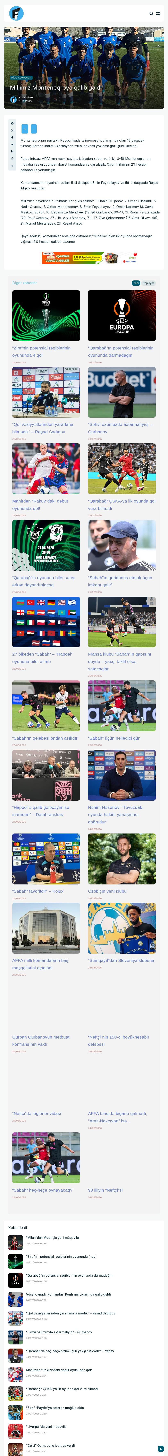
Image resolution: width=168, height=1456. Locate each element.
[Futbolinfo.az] (16, 13)
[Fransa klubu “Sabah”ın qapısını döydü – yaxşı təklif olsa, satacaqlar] (122, 622)
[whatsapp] (12, 158)
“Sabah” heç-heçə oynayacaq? (42, 1190)
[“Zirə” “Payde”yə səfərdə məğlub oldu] (15, 1412)
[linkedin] (12, 151)
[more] (12, 165)
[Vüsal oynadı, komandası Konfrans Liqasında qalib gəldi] (15, 1299)
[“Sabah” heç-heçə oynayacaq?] (46, 1157)
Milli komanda (21, 77)
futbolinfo (26, 97)
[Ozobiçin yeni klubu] (122, 858)
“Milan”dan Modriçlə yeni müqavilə (52, 1238)
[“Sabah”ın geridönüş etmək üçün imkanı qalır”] (122, 545)
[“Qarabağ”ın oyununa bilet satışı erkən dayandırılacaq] (46, 545)
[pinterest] (12, 137)
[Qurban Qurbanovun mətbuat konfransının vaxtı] (46, 1004)
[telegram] (12, 144)
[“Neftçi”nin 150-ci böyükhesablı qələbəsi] (122, 1004)
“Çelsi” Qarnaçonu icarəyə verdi (50, 1446)
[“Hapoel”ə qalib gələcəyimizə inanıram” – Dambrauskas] (46, 775)
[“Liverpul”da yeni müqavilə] (15, 1431)
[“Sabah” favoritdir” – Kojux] (46, 858)
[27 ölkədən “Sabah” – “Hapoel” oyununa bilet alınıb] (46, 622)
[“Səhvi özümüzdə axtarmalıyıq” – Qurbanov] (122, 392)
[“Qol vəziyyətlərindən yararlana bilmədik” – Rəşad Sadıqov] (46, 392)
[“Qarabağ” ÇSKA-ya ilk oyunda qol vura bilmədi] (122, 468)
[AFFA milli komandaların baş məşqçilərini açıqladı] (46, 928)
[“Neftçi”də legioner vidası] (46, 1081)
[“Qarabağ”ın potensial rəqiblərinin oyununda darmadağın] (122, 315)
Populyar (148, 283)
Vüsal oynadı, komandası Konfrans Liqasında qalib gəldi (68, 1294)
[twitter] (12, 130)
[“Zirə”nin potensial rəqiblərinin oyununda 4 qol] (46, 315)
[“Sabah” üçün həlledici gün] (122, 705)
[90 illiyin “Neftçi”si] (122, 1157)
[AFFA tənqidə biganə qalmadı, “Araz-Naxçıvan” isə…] (122, 1081)
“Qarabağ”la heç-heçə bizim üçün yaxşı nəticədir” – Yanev (70, 1351)
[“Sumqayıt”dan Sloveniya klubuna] (122, 928)
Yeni (136, 283)
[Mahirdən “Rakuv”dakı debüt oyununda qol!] (46, 468)
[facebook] (12, 123)
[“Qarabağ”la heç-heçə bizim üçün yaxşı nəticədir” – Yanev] (15, 1356)
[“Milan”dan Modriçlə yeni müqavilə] (15, 1242)
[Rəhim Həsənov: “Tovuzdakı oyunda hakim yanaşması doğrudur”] (122, 775)
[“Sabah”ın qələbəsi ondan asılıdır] (46, 705)
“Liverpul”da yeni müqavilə (46, 1427)
